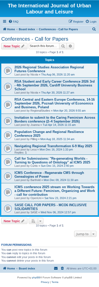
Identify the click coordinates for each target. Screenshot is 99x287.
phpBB (36, 277)
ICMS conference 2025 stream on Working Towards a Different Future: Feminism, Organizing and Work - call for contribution (54, 191)
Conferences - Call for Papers (34, 39)
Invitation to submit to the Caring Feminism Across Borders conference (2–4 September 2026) (54, 119)
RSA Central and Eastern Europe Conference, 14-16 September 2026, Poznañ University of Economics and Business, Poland (54, 103)
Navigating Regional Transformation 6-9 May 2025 (53, 146)
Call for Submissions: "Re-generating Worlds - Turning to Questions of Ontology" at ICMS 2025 (52, 160)
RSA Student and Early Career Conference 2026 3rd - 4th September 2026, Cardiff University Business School (54, 85)
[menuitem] (13, 22)
